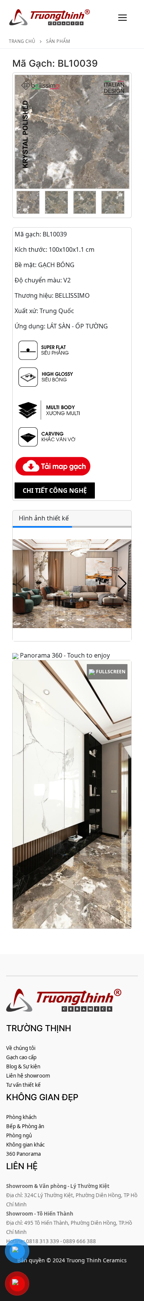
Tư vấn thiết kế (23, 1084)
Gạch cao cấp (21, 1057)
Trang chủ (22, 41)
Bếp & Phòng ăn (25, 1126)
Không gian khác (25, 1144)
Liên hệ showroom (28, 1075)
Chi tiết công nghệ (55, 490)
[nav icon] (122, 17)
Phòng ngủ (19, 1135)
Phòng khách (21, 1117)
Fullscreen (110, 671)
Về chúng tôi (20, 1048)
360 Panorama (23, 1153)
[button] (122, 583)
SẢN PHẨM (58, 41)
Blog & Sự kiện (23, 1066)
